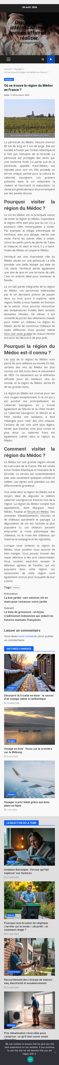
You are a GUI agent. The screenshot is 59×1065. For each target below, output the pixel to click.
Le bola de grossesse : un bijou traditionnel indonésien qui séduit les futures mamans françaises (28, 614)
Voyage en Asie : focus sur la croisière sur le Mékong (29, 726)
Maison (11, 862)
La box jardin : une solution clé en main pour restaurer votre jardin (26, 597)
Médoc (16, 587)
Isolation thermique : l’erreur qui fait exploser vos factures (29, 847)
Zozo (6, 95)
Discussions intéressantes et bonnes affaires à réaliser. (29, 30)
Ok (30, 1059)
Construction (14, 972)
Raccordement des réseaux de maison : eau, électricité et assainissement (29, 957)
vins (12, 359)
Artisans (11, 1025)
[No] (55, 1052)
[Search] (43, 59)
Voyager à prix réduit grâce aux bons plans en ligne (29, 779)
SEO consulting (51, 59)
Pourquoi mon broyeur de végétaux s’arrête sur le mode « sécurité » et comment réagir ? (29, 900)
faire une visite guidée (18, 334)
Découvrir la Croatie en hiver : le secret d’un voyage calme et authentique (29, 673)
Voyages (9, 79)
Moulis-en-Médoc (38, 511)
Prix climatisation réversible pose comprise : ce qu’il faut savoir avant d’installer (29, 1010)
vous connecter (28, 636)
